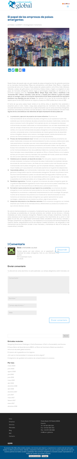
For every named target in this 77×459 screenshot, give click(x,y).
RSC (10, 433)
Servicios (11, 424)
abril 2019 (11, 383)
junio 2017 (11, 395)
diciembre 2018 (12, 386)
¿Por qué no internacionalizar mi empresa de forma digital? (26, 355)
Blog (10, 430)
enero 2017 (11, 403)
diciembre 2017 (12, 392)
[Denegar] (75, 452)
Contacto (12, 436)
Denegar (45, 456)
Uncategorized (28, 25)
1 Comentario (38, 25)
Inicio (10, 419)
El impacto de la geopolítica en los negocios (21, 352)
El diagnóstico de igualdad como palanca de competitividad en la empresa (31, 358)
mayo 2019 (11, 380)
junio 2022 (11, 369)
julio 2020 (11, 374)
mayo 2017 (11, 397)
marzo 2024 (11, 366)
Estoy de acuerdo (34, 456)
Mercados (12, 427)
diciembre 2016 (12, 406)
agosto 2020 (12, 371)
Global (12, 25)
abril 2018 (11, 389)
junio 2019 (11, 377)
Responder (62, 250)
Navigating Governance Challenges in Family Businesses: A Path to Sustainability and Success (37, 344)
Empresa (12, 422)
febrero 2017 (11, 400)
